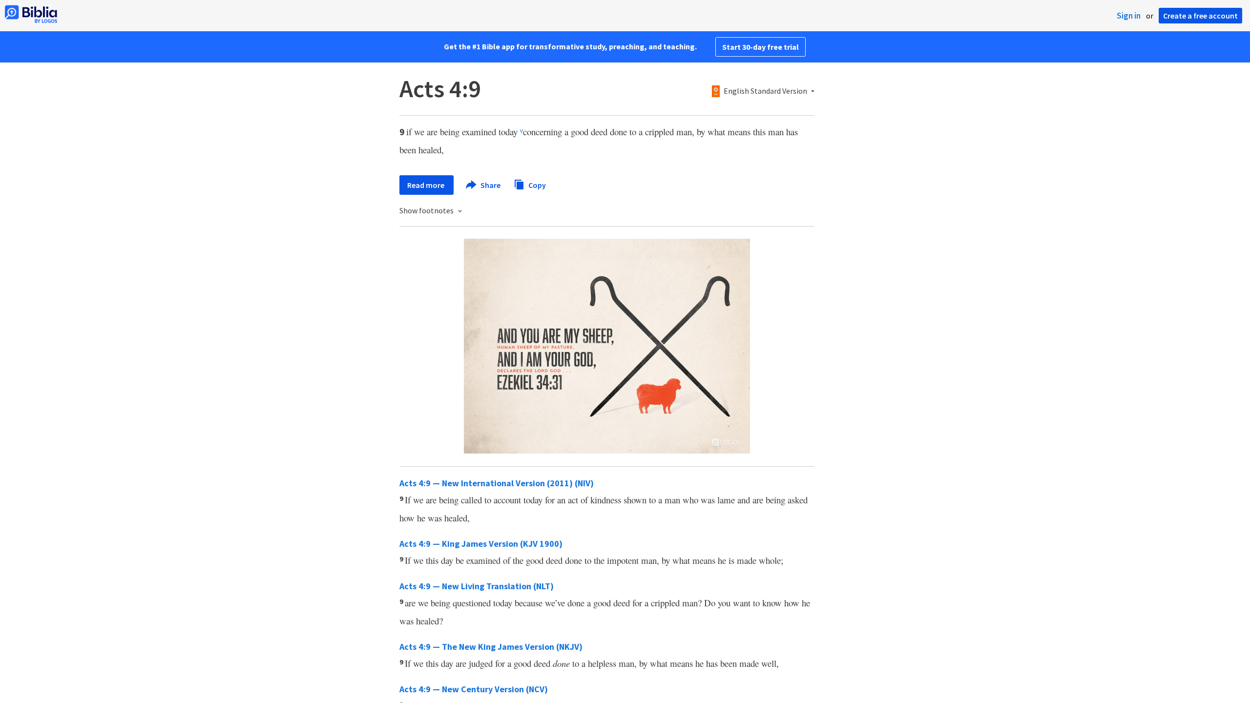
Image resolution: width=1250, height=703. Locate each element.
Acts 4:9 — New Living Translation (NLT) (476, 586)
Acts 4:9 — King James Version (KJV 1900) (480, 543)
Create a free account (1200, 16)
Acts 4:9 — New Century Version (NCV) (473, 689)
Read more (426, 185)
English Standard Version (765, 91)
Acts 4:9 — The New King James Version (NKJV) (491, 646)
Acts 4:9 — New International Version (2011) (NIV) (496, 483)
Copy (536, 184)
